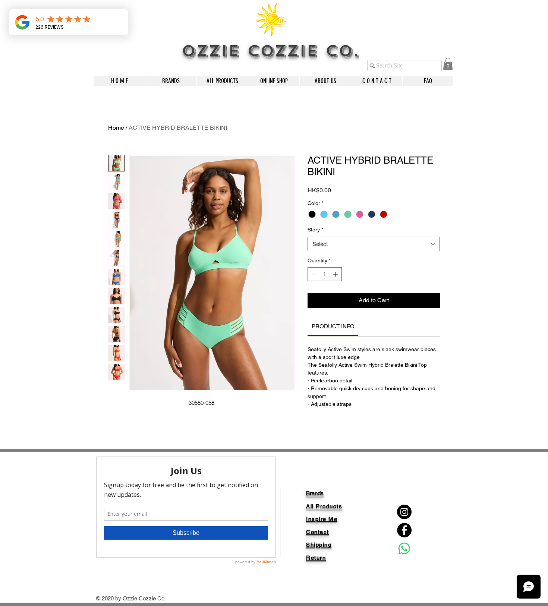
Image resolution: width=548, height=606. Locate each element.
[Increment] (336, 274)
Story (315, 230)
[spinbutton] (324, 274)
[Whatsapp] (404, 548)
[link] (448, 64)
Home (116, 127)
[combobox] (374, 244)
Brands (315, 493)
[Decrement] (313, 274)
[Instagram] (404, 512)
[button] (170, 81)
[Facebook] (404, 530)
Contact (317, 532)
